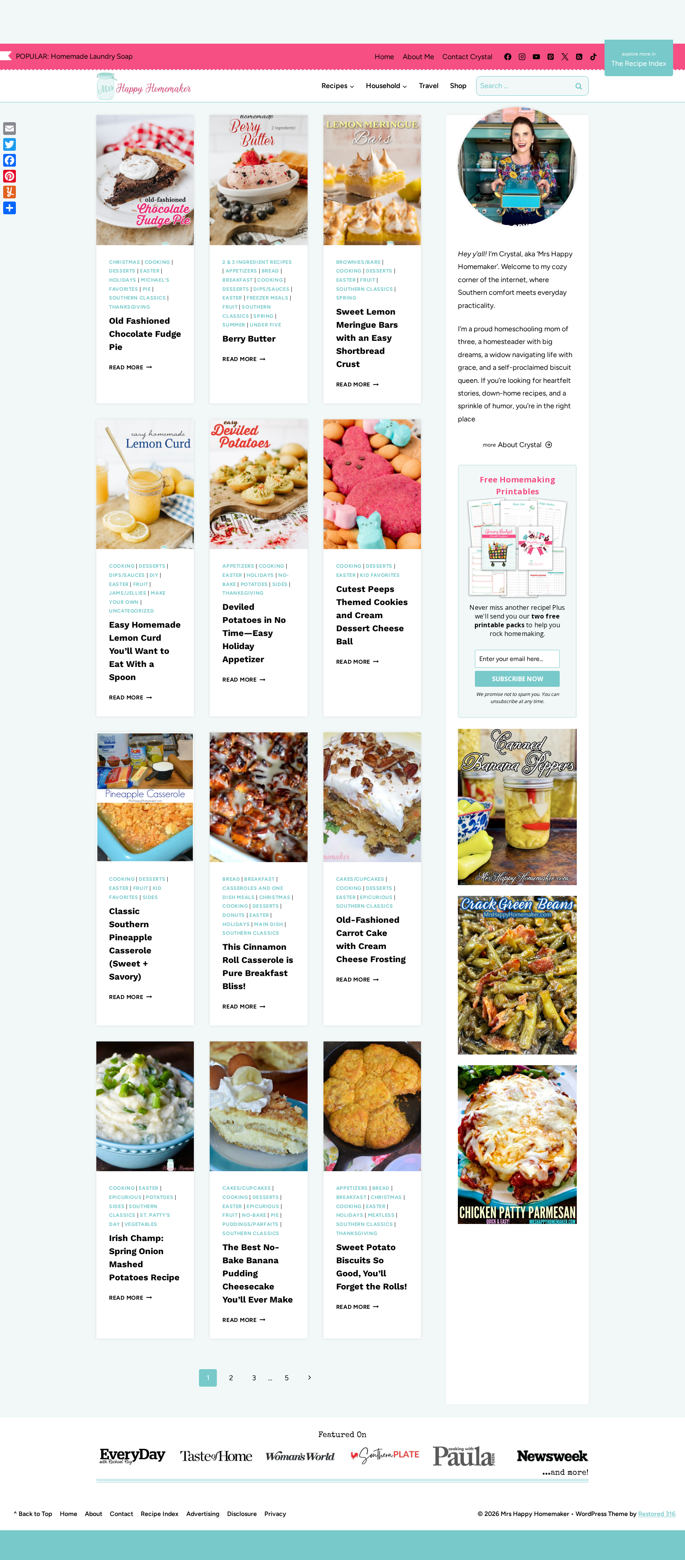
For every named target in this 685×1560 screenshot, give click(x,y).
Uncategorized (131, 611)
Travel (428, 85)
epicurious (376, 897)
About (93, 1514)
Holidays (122, 280)
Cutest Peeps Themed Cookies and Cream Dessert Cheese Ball (372, 615)
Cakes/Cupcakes (360, 879)
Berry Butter (249, 339)
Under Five (265, 325)
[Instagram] (522, 57)
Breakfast (237, 280)
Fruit (229, 307)
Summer (233, 325)
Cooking (157, 262)
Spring (263, 316)
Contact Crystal (467, 56)
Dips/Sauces (271, 289)
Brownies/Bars (358, 262)
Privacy (275, 1514)
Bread (270, 271)
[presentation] (145, 180)
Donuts (233, 915)
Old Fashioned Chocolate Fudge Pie (145, 334)
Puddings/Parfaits (250, 1224)
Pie (147, 289)
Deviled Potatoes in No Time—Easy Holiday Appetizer (254, 633)
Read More (130, 367)
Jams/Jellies (128, 593)
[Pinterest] (550, 57)
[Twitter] (9, 144)
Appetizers (241, 271)
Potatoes (254, 584)
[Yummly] (9, 192)
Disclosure (242, 1514)
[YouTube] (536, 57)
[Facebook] (508, 57)
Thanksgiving (129, 307)
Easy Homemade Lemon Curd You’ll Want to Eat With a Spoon (145, 651)
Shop (458, 85)
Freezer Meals (267, 298)
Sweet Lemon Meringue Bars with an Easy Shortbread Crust (367, 338)
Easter (150, 271)
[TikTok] (593, 57)
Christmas (124, 262)
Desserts (122, 271)
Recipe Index (159, 1514)
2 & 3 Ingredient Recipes (257, 262)
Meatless (381, 1215)
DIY (154, 575)
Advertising (203, 1514)
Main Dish (268, 924)
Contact (121, 1514)
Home (384, 56)
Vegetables (140, 1224)
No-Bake (254, 1215)
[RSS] (579, 57)
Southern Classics (137, 298)
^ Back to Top (32, 1514)
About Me (418, 56)
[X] (565, 57)
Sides (280, 584)
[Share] (9, 208)
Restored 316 (656, 1514)
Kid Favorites (380, 575)
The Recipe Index (638, 63)
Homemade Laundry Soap (92, 56)
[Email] (9, 128)
